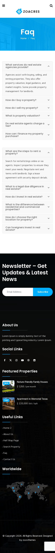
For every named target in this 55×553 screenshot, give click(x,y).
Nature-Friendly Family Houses (32, 382)
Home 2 (7, 428)
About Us (8, 434)
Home (23, 39)
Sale (6, 400)
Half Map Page (11, 441)
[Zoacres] (27, 12)
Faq (5, 453)
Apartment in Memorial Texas (32, 399)
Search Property (11, 447)
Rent (6, 383)
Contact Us (9, 459)
